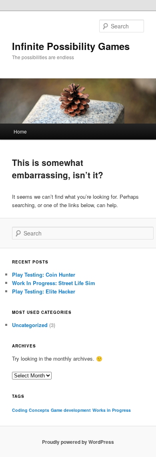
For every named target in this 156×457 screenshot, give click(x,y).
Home (20, 131)
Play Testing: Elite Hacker (43, 291)
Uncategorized (30, 325)
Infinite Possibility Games (71, 46)
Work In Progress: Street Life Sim (53, 283)
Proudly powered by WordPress (78, 441)
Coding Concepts (30, 410)
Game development (71, 410)
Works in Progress (111, 410)
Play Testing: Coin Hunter (43, 274)
